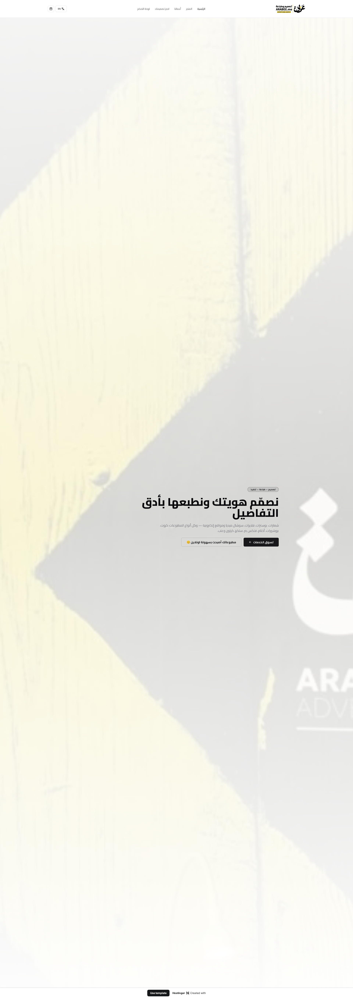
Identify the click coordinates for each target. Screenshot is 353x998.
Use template (158, 993)
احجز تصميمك (162, 9)
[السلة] (51, 9)
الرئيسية (201, 9)
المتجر (189, 9)
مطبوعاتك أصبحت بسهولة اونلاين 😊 (211, 542)
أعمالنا (177, 9)
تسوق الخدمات (263, 542)
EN (59, 9)
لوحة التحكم (143, 9)
